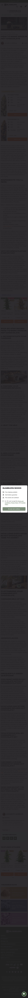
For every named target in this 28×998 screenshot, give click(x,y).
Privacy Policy (14, 502)
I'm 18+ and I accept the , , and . (15, 502)
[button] (24, 994)
